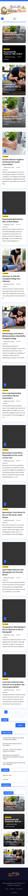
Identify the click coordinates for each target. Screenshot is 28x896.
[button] (25, 19)
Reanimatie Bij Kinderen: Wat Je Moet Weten (13, 53)
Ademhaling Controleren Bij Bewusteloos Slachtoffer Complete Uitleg (14, 336)
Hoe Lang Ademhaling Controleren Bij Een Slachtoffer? (14, 86)
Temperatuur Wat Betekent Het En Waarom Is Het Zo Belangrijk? (13, 629)
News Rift (9, 885)
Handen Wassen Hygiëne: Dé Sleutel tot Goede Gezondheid (13, 34)
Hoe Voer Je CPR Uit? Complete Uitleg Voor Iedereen (11, 278)
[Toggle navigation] (14, 19)
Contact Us (12, 888)
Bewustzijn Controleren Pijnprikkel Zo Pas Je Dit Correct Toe (12, 455)
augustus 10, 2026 (9, 690)
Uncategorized (6, 330)
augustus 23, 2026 (10, 37)
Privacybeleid (19, 888)
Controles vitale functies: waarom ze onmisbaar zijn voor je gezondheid (13, 684)
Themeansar (17, 885)
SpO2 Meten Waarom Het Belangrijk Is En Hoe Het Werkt (13, 572)
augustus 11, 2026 (9, 577)
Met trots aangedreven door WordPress (12, 883)
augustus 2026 (7, 775)
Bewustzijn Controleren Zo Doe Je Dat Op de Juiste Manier (13, 514)
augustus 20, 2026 (10, 56)
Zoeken (4, 720)
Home (7, 888)
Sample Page (14, 892)
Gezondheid (6, 29)
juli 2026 (5, 779)
